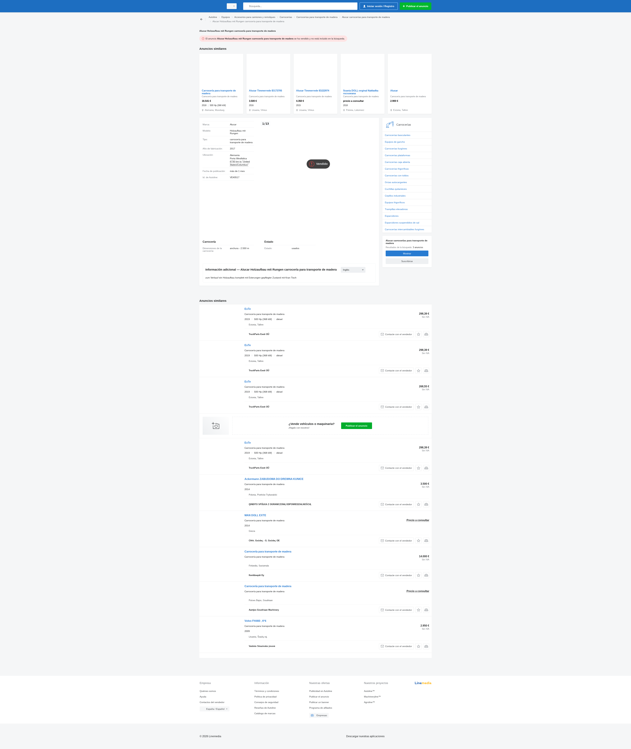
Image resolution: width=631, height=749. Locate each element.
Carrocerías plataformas (397, 155)
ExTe (248, 309)
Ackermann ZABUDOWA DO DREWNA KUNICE (274, 479)
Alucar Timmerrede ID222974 (312, 90)
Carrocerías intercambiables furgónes (404, 229)
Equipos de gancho (395, 142)
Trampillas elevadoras (396, 209)
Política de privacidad (265, 696)
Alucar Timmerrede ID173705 (265, 90)
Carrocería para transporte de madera (219, 92)
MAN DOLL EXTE (255, 515)
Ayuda (203, 696)
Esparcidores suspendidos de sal (402, 222)
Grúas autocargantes (396, 182)
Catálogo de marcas (264, 713)
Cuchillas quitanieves (396, 189)
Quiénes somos (208, 691)
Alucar (394, 90)
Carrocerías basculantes (397, 135)
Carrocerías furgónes (396, 148)
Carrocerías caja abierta (397, 162)
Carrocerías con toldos (397, 175)
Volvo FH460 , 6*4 (255, 620)
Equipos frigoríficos (395, 202)
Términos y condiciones (266, 691)
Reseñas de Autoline (265, 707)
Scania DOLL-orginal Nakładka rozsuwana (360, 92)
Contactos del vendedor (212, 702)
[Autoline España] (211, 6)
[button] (418, 334)
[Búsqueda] (246, 6)
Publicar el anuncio (356, 425)
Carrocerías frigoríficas (397, 168)
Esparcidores (391, 216)
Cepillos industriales (395, 195)
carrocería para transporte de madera (241, 141)
